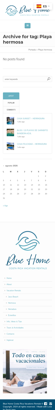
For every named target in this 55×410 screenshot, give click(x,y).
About (9, 284)
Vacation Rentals (14, 290)
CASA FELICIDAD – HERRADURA (32, 144)
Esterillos (12, 315)
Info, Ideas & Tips (14, 321)
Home (9, 278)
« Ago (5, 206)
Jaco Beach (13, 297)
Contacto (10, 334)
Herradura (12, 309)
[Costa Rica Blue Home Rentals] (27, 10)
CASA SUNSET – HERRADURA (31, 118)
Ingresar (10, 340)
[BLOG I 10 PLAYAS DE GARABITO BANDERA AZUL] (10, 132)
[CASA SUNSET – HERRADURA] (10, 120)
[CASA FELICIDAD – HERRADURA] (10, 146)
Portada (32, 49)
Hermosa (12, 303)
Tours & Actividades (15, 328)
